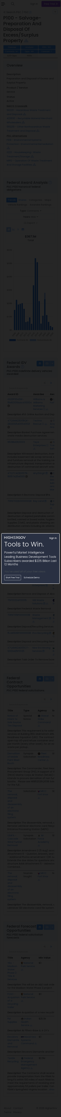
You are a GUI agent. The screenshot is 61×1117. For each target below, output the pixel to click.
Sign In (53, 538)
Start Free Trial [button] (13, 577)
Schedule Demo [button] (32, 577)
